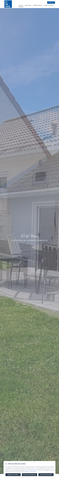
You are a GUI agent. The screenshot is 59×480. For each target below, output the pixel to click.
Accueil (21, 5)
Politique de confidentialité (30, 471)
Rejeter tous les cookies (13, 474)
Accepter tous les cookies (46, 474)
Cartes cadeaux (49, 5)
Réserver (51, 2)
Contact (21, 7)
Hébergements (37, 5)
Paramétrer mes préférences (29, 474)
